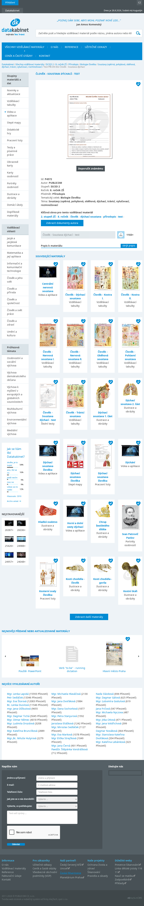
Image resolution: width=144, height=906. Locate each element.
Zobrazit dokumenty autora (62, 223)
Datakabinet (8, 64)
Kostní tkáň (130, 591)
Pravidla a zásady (97, 875)
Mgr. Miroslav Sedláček (65, 727)
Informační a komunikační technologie (14, 267)
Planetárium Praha (71, 877)
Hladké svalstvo (47, 522)
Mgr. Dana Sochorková (64, 708)
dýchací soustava (90, 216)
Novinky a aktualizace (13, 92)
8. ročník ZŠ (61, 64)
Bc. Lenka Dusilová (18, 705)
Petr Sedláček (15, 697)
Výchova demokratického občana (16, 376)
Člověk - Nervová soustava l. (47, 355)
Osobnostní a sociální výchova (15, 361)
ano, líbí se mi (12, 471)
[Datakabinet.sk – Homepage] (15, 25)
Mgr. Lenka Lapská (18, 693)
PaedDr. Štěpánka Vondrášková (69, 749)
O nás (5, 864)
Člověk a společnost (13, 301)
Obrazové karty (12, 163)
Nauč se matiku (124, 875)
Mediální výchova (12, 432)
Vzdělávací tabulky (13, 102)
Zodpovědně (122, 879)
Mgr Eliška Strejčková (64, 738)
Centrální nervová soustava (47, 287)
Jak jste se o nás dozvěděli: (21, 798)
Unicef (64, 868)
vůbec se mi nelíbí (12, 488)
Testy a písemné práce (12, 151)
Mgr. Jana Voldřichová (109, 723)
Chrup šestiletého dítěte (102, 525)
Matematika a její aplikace (15, 254)
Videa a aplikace (12, 113)
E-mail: (10, 784)
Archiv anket (12, 501)
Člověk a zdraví (12, 322)
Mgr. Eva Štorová (17, 701)
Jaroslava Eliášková (62, 723)
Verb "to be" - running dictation (72, 669)
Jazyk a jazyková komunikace (14, 242)
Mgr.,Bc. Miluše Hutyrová (22, 738)
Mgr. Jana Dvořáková (63, 701)
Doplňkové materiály (13, 213)
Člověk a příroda (12, 290)
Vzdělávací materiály (14, 868)
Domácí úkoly (15, 204)
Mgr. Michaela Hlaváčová (66, 693)
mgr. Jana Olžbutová (19, 708)
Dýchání (130, 462)
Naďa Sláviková (105, 693)
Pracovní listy (14, 140)
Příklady (119, 883)
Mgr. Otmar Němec (18, 719)
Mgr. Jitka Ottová (106, 719)
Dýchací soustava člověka (47, 466)
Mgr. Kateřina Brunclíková (22, 730)
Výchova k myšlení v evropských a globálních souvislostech (15, 394)
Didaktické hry (13, 131)
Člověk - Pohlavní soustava (130, 355)
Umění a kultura (12, 333)
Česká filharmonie (70, 872)
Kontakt (6, 879)
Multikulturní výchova (14, 410)
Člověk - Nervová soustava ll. (75, 355)
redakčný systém (31, 899)
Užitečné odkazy (42, 864)
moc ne (10, 482)
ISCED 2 (50, 64)
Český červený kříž (70, 864)
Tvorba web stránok (11, 899)
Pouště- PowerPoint (30, 671)
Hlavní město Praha (114, 671)
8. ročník (63, 216)
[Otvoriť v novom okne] (134, 898)
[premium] (121, 235)
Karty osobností (12, 174)
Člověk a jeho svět (14, 279)
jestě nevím (12, 477)
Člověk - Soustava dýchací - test (61, 234)
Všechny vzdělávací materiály (29, 64)
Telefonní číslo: (15, 791)
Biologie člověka (88, 64)
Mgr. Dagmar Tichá (18, 716)
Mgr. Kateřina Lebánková (111, 742)
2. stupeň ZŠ (48, 216)
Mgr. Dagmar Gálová (108, 697)
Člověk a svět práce (14, 312)
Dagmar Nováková (107, 730)
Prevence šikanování (127, 864)
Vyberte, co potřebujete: (19, 806)
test (120, 216)
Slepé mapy (14, 122)
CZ (139, 2)
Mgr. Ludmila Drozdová (21, 723)
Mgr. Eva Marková (62, 734)
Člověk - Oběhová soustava (102, 355)
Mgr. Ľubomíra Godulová (111, 701)
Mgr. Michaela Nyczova (110, 712)
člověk (74, 216)
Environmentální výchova (17, 421)
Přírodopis (73, 64)
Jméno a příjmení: (16, 777)
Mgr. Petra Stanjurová (64, 716)
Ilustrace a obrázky (13, 195)
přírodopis (109, 216)
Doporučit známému (90, 168)
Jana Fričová (103, 708)
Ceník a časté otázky (44, 868)
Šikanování (93, 872)
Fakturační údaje (11, 875)
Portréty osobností (12, 185)
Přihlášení (10, 2)
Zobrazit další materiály (89, 617)
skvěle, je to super (12, 464)
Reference (8, 872)
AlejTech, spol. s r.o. (58, 899)
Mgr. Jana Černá (61, 745)
